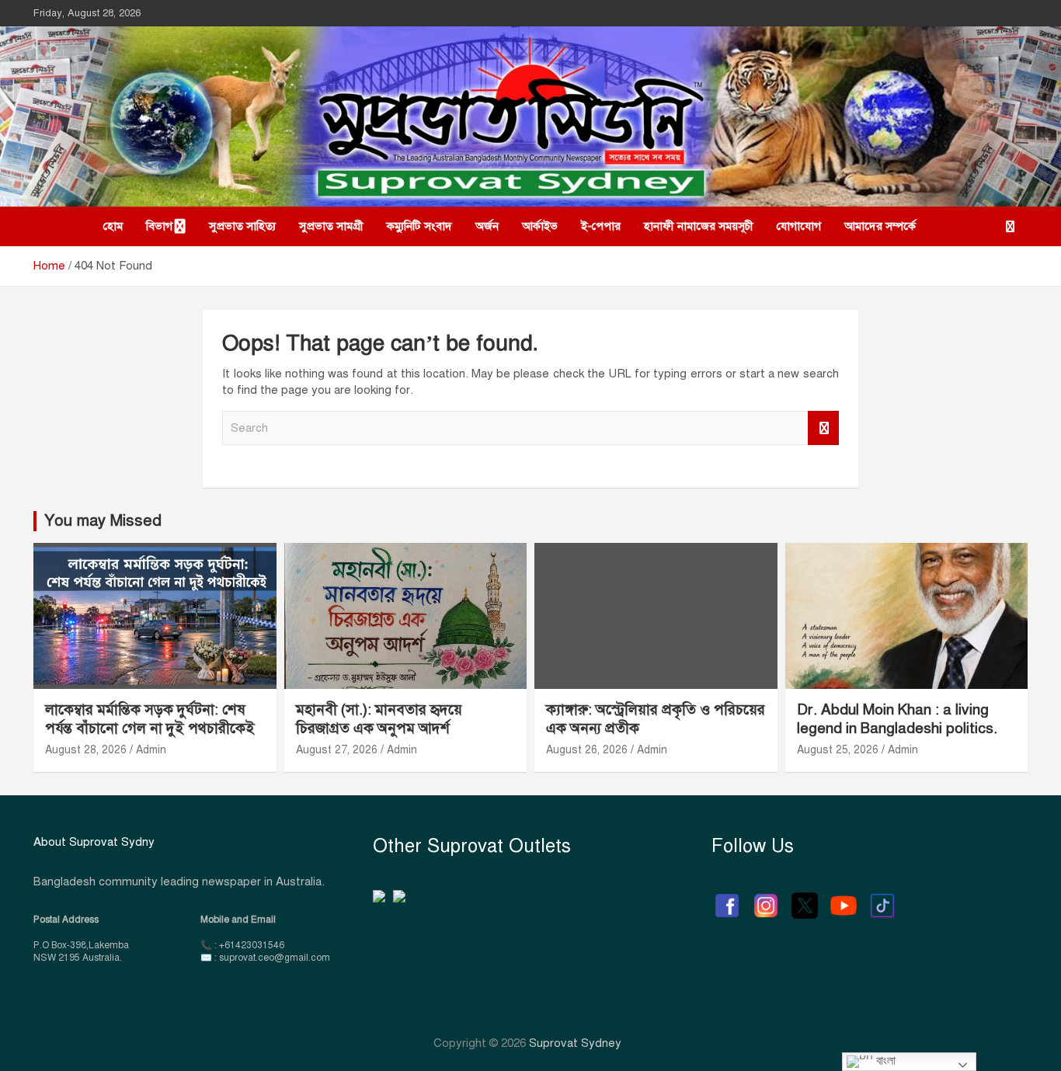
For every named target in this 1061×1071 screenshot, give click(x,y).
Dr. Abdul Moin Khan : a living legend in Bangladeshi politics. (897, 719)
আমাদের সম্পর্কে (880, 226)
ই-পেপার (601, 226)
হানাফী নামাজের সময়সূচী (698, 226)
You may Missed (103, 520)
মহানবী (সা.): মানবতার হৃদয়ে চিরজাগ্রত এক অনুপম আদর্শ (379, 719)
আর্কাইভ (540, 226)
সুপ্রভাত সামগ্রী (331, 226)
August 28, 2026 (86, 749)
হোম (113, 226)
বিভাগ (159, 226)
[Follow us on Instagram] (765, 898)
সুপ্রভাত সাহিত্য (242, 226)
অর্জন (487, 226)
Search (823, 428)
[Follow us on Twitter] (804, 898)
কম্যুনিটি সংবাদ (419, 226)
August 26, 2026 (587, 749)
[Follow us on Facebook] (727, 898)
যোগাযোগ (799, 226)
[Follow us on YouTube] (843, 898)
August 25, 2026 (837, 749)
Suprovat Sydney (575, 1043)
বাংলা (884, 1060)
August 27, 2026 (336, 749)
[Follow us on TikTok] (882, 898)
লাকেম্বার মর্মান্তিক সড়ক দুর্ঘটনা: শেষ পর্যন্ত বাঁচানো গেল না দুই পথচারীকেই (150, 719)
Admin (151, 749)
